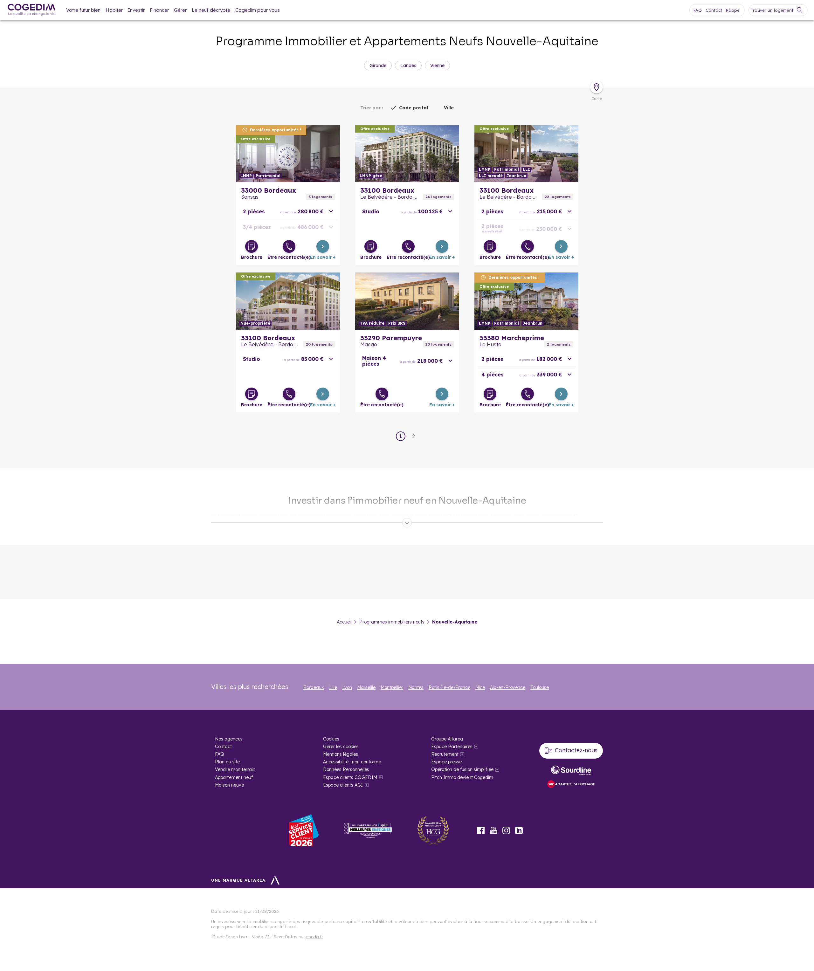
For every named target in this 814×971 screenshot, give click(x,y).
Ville (449, 108)
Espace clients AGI (343, 785)
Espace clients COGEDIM (350, 777)
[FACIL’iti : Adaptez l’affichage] (571, 784)
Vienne (437, 65)
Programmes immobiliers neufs (391, 622)
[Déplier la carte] (596, 87)
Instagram (506, 830)
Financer (159, 10)
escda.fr (314, 936)
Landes (408, 65)
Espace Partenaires (452, 746)
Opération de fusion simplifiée (462, 769)
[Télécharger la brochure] (251, 246)
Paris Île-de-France (449, 687)
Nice (480, 687)
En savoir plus (288, 153)
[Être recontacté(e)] (289, 246)
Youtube (493, 830)
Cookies (331, 739)
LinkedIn (519, 830)
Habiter (114, 10)
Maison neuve (229, 785)
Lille (333, 687)
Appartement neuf (234, 777)
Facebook (481, 830)
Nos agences (229, 739)
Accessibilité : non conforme (352, 762)
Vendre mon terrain (235, 769)
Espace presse (446, 762)
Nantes (416, 687)
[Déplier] (407, 522)
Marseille (366, 687)
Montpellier (392, 687)
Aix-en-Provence (507, 687)
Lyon (347, 687)
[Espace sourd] (571, 770)
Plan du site (227, 762)
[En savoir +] (322, 246)
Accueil (344, 622)
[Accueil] (31, 10)
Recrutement (445, 754)
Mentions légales (340, 754)
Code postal (413, 108)
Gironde (377, 65)
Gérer (180, 10)
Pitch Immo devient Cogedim (462, 777)
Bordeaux (313, 687)
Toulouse (539, 687)
